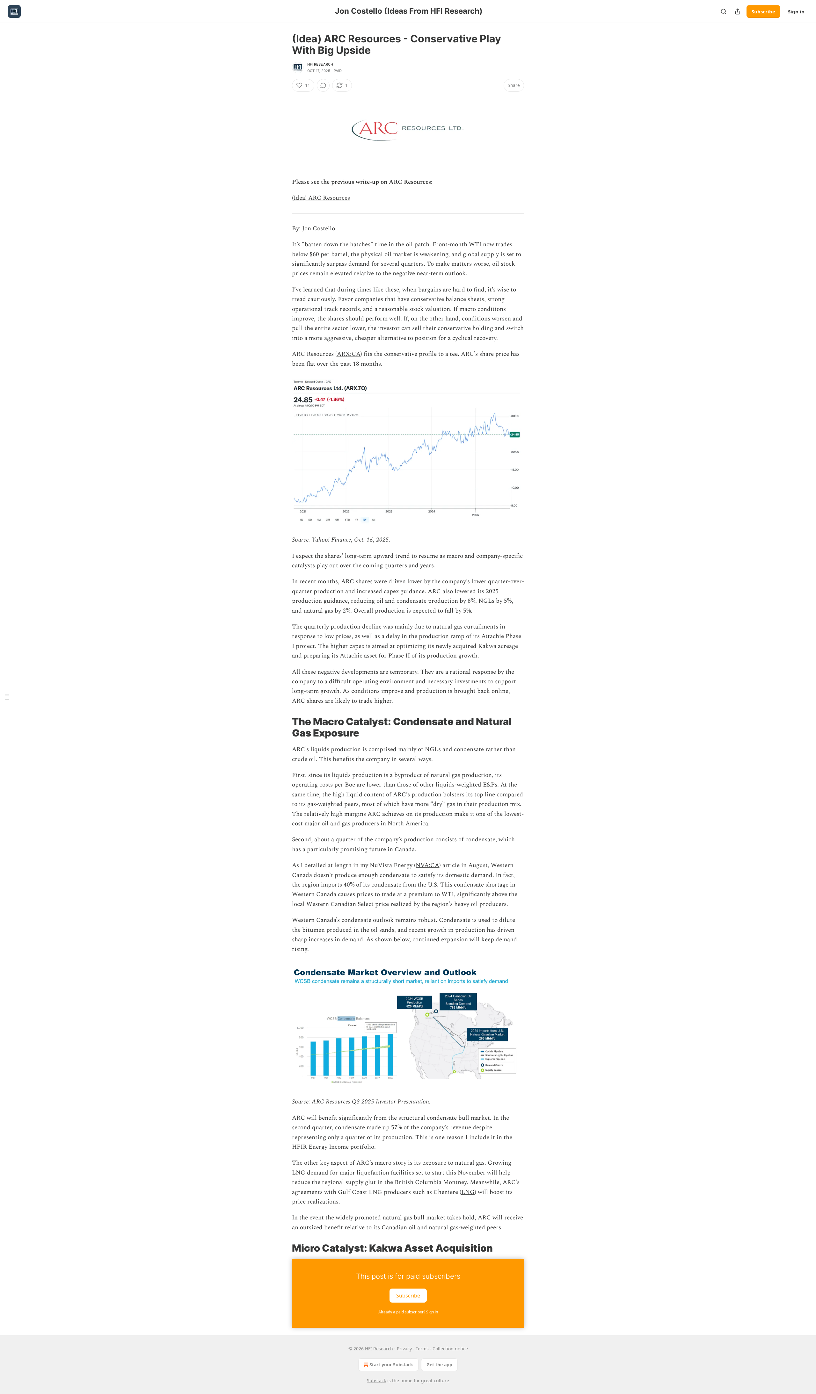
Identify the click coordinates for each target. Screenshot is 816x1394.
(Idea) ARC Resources (321, 198)
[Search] (723, 11)
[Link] (283, 727)
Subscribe (763, 11)
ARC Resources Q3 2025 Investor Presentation (370, 1101)
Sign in (796, 11)
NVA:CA (427, 865)
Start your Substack (391, 1365)
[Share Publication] (737, 11)
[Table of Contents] (7, 697)
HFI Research (320, 64)
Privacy (404, 1349)
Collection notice (450, 1349)
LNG (468, 1192)
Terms (422, 1349)
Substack (376, 1380)
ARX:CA (349, 354)
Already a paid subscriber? (408, 1312)
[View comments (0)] (323, 85)
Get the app (439, 1365)
